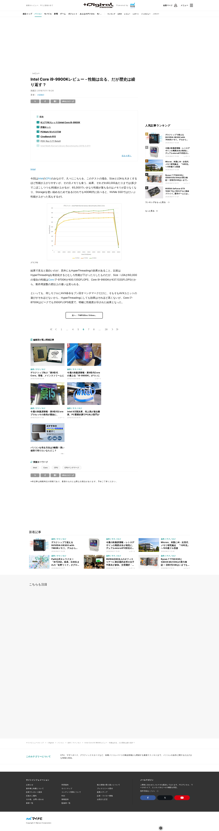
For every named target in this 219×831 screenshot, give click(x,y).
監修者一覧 (66, 803)
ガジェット (72, 14)
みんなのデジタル (87, 14)
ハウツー (156, 14)
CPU (48, 178)
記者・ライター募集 (105, 796)
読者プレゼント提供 (34, 792)
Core (51, 279)
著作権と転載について (35, 788)
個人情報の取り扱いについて (108, 785)
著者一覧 (29, 803)
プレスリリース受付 (105, 788)
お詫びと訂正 (102, 799)
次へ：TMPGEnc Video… (84, 315)
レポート (136, 14)
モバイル (48, 14)
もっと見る (149, 211)
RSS (63, 796)
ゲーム (63, 14)
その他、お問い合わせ (35, 799)
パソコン (38, 14)
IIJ (98, 14)
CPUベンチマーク (72, 467)
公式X (120, 14)
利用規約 (65, 785)
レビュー (127, 14)
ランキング (111, 14)
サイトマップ (67, 788)
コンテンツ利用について (71, 792)
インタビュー (145, 14)
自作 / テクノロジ (74, 743)
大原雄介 (40, 95)
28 (106, 329)
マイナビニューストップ (35, 743)
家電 (56, 14)
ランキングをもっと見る (155, 202)
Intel (33, 169)
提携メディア (102, 792)
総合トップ (27, 14)
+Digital (51, 743)
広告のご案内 (31, 796)
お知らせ (29, 785)
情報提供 (65, 799)
